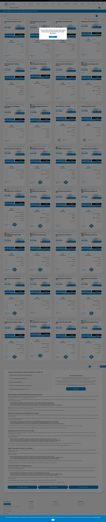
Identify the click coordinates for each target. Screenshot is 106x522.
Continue (53, 36)
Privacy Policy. (97, 517)
